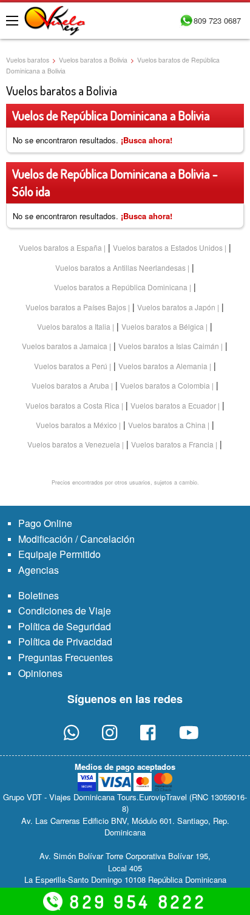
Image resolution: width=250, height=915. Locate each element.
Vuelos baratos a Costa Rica (72, 405)
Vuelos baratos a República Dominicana (120, 287)
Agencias (38, 570)
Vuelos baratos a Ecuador (173, 405)
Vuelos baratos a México (76, 425)
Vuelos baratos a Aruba (70, 385)
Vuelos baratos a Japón (176, 307)
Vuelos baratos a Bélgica (162, 326)
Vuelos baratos (27, 59)
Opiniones (40, 673)
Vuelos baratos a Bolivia (93, 59)
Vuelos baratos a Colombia (165, 385)
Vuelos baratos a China (167, 425)
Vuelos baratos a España (60, 247)
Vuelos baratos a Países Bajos (75, 307)
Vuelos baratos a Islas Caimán (168, 346)
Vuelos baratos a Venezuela (73, 444)
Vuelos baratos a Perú (70, 366)
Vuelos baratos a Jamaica (64, 346)
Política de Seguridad (64, 626)
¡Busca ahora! (146, 140)
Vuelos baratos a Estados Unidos (168, 247)
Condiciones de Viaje (64, 610)
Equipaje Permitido (59, 554)
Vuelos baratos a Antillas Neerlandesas (120, 267)
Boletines (38, 595)
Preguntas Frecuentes (65, 657)
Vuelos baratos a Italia (73, 326)
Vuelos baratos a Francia (172, 444)
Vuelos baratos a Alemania (163, 366)
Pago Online (45, 523)
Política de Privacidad (65, 641)
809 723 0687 (217, 20)
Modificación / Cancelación (76, 539)
